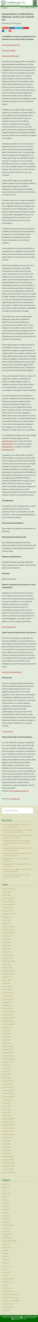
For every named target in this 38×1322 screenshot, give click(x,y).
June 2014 (7, 980)
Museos (6, 1260)
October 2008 (8, 1169)
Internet (7, 1244)
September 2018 (9, 904)
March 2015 (8, 967)
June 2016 (7, 942)
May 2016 (7, 945)
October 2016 (8, 930)
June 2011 (7, 1068)
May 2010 (7, 1109)
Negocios (7, 1266)
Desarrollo (7, 1209)
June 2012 (7, 1034)
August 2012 (8, 1027)
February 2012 (8, 1046)
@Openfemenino (8, 444)
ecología (7, 1216)
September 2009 (9, 1134)
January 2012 (8, 1049)
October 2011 (8, 1056)
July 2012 (7, 1030)
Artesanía (7, 1194)
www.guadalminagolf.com (19, 791)
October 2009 (8, 1131)
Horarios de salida (8, 50)
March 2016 (8, 952)
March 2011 (8, 1078)
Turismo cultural (9, 1291)
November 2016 (9, 926)
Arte (5, 1190)
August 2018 (8, 908)
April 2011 (7, 1075)
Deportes (7, 1206)
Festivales (7, 1222)
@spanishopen (7, 447)
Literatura (7, 1247)
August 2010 (8, 1100)
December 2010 (9, 1087)
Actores (6, 1184)
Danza (6, 1203)
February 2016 (8, 955)
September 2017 (9, 914)
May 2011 (7, 1071)
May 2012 (7, 1037)
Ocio (5, 1269)
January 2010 (8, 1122)
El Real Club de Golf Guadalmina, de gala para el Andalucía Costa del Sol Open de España (17, 842)
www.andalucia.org (9, 627)
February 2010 (8, 1119)
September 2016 (9, 933)
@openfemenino (8, 449)
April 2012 (7, 1040)
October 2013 (8, 996)
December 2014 (9, 971)
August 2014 (8, 977)
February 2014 (8, 993)
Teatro (6, 1285)
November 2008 (9, 1166)
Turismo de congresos (11, 1294)
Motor (6, 1257)
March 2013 (8, 1008)
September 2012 (9, 1024)
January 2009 (8, 1160)
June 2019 (7, 892)
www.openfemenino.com (11, 45)
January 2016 (8, 958)
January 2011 (8, 1084)
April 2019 (7, 895)
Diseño (6, 1212)
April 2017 (7, 923)
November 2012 (9, 1018)
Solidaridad (7, 1282)
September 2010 (9, 1097)
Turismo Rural (9, 1304)
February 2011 (8, 1081)
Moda (6, 1253)
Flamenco (7, 1228)
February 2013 (8, 1012)
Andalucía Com (18, 1316)
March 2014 (8, 989)
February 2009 (8, 1156)
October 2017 (8, 911)
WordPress (14, 1317)
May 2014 (7, 983)
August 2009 (8, 1138)
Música (6, 1263)
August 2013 (8, 1002)
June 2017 (7, 920)
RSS (20, 1317)
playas (6, 1275)
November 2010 (9, 1090)
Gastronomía (8, 1238)
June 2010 (7, 1106)
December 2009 (9, 1125)
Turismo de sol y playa (11, 1297)
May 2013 (7, 1005)
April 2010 (7, 1112)
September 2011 (9, 1059)
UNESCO (7, 1310)
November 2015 (9, 961)
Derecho (36, 1316)
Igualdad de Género (10, 1241)
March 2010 (8, 1115)
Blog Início (4, 7)
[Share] (3, 31)
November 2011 (9, 1052)
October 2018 (8, 901)
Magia (6, 1250)
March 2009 (8, 1153)
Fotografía (7, 1234)
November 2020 (9, 889)
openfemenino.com (9, 441)
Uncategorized (15, 799)
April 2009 (7, 1150)
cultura (6, 1200)
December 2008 (9, 1163)
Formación (7, 1231)
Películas (7, 1272)
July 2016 (7, 939)
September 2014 (9, 974)
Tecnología (8, 1288)
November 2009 (9, 1128)
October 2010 (8, 1093)
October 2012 (8, 1021)
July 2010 (7, 1103)
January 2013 (8, 1015)
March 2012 (8, 1043)
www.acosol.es (7, 731)
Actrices (6, 1187)
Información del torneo (10, 56)
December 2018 (9, 898)
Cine (5, 1197)
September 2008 (9, 1172)
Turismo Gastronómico (12, 1301)
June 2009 (7, 1144)
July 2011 (7, 1065)
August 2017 (8, 917)
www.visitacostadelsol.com (12, 672)
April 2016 (7, 949)
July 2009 (7, 1141)
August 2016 (8, 936)
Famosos (7, 1219)
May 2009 (7, 1147)
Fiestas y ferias (9, 1225)
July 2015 (7, 964)
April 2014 (7, 986)
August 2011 (8, 1062)
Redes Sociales (9, 1279)
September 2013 (9, 999)
